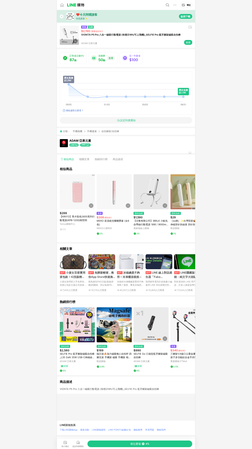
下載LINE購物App (68, 429)
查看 (110, 58)
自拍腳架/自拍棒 (110, 131)
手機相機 (77, 131)
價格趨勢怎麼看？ (75, 110)
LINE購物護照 (99, 429)
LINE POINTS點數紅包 (119, 429)
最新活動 (84, 429)
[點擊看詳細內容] (77, 191)
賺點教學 (138, 429)
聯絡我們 (161, 429)
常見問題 (149, 429)
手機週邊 (92, 131)
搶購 (188, 42)
